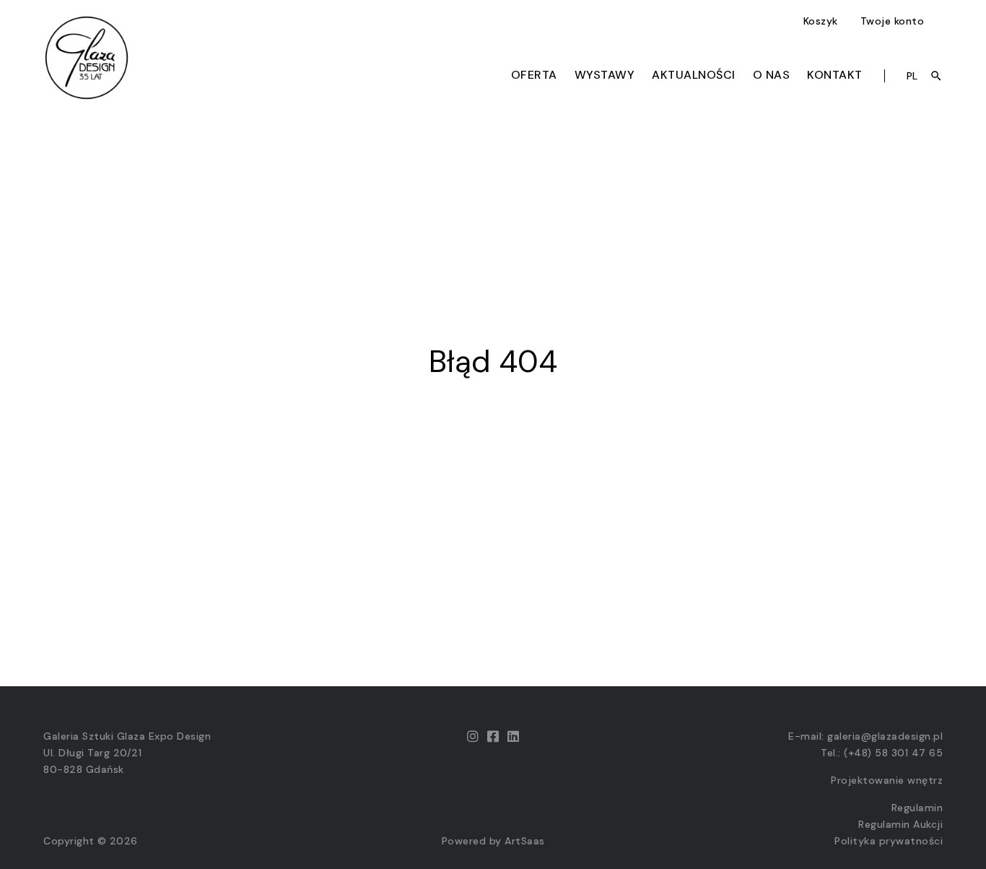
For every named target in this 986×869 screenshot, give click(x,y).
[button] (822, 20)
